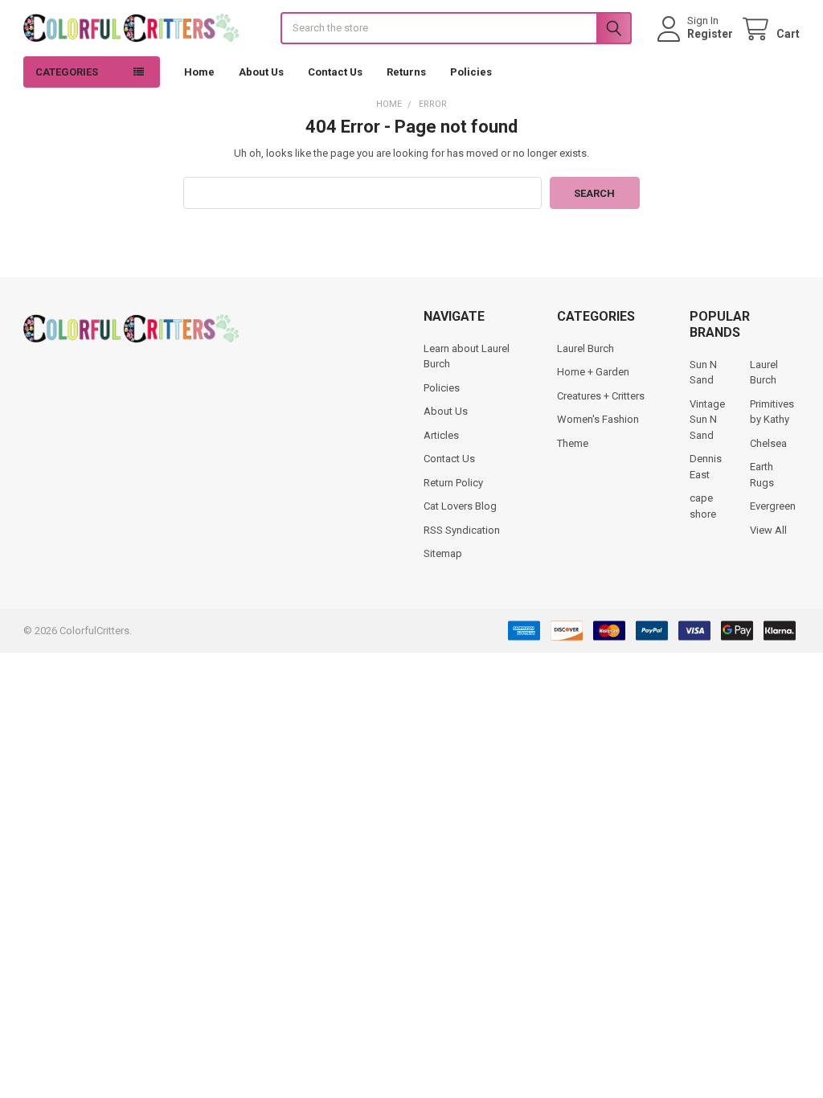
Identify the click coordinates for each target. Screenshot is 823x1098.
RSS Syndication (462, 530)
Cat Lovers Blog (460, 506)
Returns (406, 72)
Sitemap (443, 553)
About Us (261, 72)
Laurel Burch (585, 348)
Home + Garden (593, 372)
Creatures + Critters (601, 396)
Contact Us (335, 72)
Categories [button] (66, 72)
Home (199, 72)
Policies (471, 72)
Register (710, 33)
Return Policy (453, 483)
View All (768, 530)
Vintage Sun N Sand (707, 419)
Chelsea (768, 443)
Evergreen (773, 506)
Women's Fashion (598, 419)
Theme (572, 443)
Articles (441, 435)
